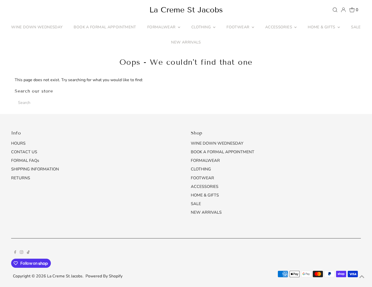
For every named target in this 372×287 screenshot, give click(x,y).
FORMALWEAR (162, 27)
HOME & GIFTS (322, 27)
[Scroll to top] (362, 277)
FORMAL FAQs (25, 160)
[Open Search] (335, 10)
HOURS (18, 143)
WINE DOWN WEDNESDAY (37, 27)
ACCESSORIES (279, 27)
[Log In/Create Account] (343, 10)
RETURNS (20, 178)
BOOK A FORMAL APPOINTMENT (105, 27)
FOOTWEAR (238, 27)
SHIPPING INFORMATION (35, 169)
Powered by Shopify (104, 276)
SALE (356, 27)
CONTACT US (24, 152)
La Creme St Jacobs (186, 9)
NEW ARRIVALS (186, 42)
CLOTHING (201, 27)
